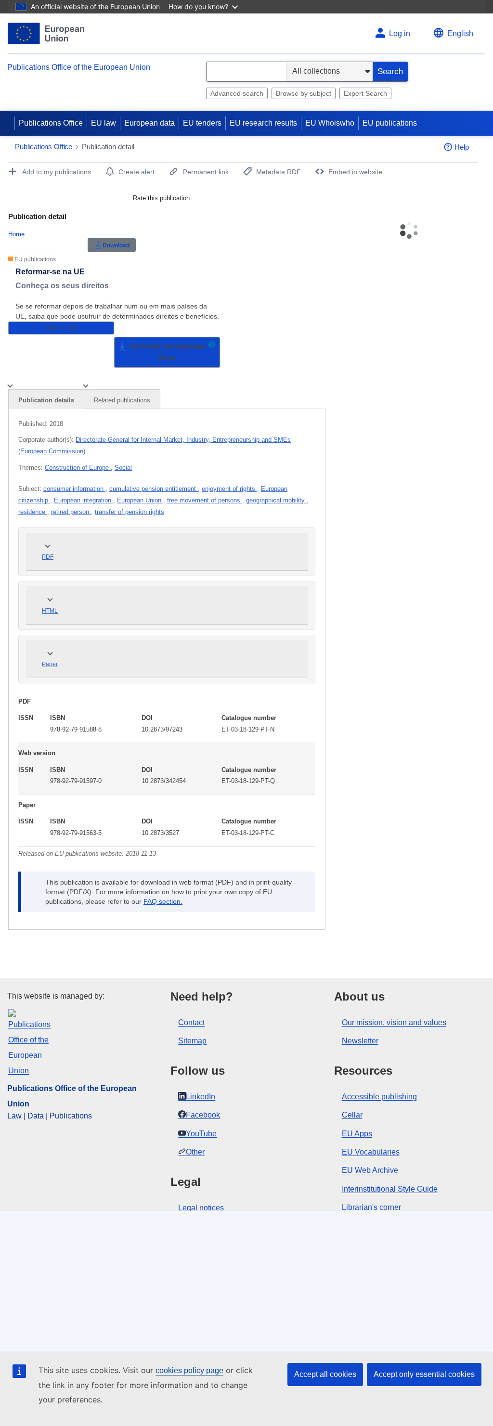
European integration (83, 500)
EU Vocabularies (371, 1152)
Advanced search (236, 93)
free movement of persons (204, 500)
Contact (191, 1022)
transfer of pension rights (129, 511)
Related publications (122, 400)
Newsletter (360, 1041)
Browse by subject (303, 93)
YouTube (201, 1134)
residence (32, 511)
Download (116, 245)
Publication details (46, 400)
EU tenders (202, 123)
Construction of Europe (78, 467)
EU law (103, 123)
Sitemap (192, 1041)
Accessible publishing (379, 1096)
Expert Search (365, 93)
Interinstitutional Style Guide (390, 1189)
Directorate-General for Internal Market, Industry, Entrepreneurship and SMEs (183, 439)
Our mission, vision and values (394, 1022)
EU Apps (357, 1134)
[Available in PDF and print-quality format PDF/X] (212, 346)
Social (123, 467)
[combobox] (246, 71)
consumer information (74, 488)
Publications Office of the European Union (78, 67)
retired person (71, 511)
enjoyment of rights (229, 488)
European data (149, 123)
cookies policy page (189, 1370)
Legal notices (201, 1208)
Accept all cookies (325, 1374)
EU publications (390, 123)
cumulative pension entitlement (153, 488)
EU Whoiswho (329, 123)
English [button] (460, 33)
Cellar (352, 1115)
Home (16, 234)
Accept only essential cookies (424, 1374)
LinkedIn (200, 1096)
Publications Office (51, 123)
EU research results (263, 123)
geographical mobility (276, 500)
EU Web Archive (370, 1170)
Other (195, 1152)
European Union (140, 500)
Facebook (203, 1115)
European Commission (51, 451)
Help (461, 147)
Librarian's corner (371, 1207)
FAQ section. (162, 901)
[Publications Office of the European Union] (46, 33)
